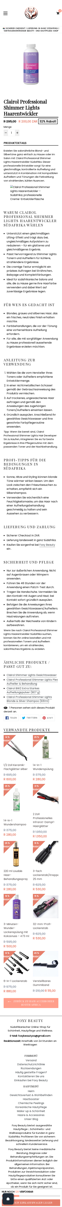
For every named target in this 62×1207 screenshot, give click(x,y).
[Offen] (8, 1199)
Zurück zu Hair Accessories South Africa (33, 1003)
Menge (8, 127)
